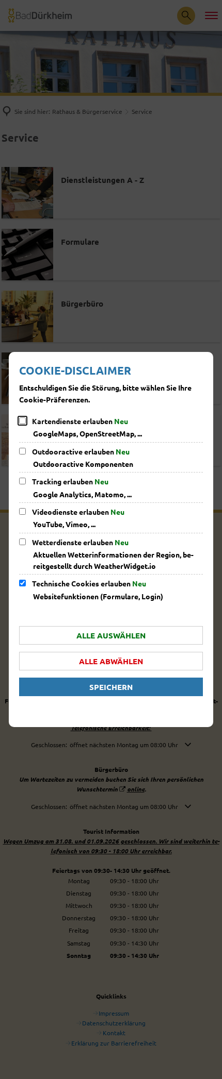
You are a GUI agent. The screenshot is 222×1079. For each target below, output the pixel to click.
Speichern (111, 687)
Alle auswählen (111, 635)
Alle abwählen (111, 661)
